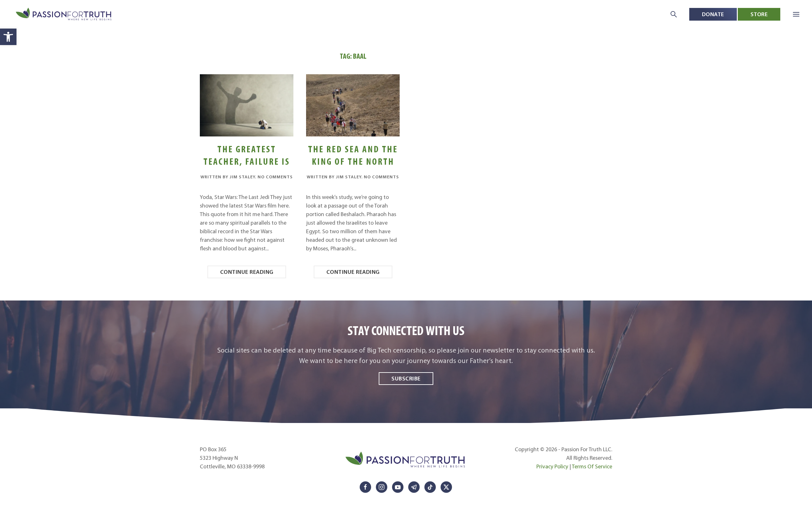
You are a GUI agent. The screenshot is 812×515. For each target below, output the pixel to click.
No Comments (275, 177)
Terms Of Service (592, 466)
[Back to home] (64, 14)
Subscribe (406, 378)
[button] (8, 37)
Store (759, 14)
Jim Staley (242, 177)
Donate (713, 14)
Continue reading (246, 271)
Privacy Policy (552, 466)
